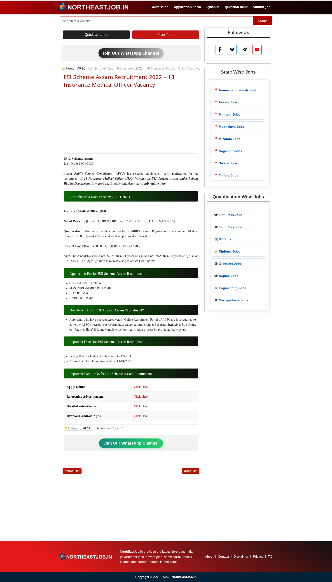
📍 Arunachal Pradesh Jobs (235, 90)
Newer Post (72, 471)
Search (262, 21)
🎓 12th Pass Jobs (228, 227)
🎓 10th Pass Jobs (228, 215)
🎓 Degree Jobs (226, 276)
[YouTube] (257, 49)
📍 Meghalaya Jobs (229, 126)
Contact (223, 556)
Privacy (258, 556)
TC (270, 556)
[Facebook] (219, 49)
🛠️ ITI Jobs (222, 239)
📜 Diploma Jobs (227, 251)
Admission (160, 7)
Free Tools (165, 35)
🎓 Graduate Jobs (228, 263)
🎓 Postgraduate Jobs (231, 300)
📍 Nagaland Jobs (228, 151)
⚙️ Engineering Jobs (230, 288)
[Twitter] (232, 49)
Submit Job (262, 7)
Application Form (187, 7)
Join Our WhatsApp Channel (131, 53)
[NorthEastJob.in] (86, 556)
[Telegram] (244, 49)
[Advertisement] (131, 120)
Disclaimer (241, 556)
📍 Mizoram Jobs (227, 139)
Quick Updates (96, 35)
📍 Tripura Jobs (226, 175)
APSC (81, 68)
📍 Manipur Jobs (227, 114)
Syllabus (212, 7)
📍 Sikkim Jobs (226, 163)
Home (70, 68)
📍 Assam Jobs (226, 102)
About (209, 556)
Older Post (190, 471)
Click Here (141, 387)
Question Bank (236, 7)
